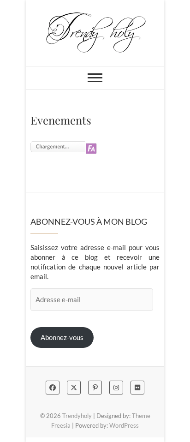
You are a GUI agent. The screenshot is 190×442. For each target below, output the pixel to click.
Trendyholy (77, 415)
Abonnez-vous (62, 337)
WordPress (124, 425)
